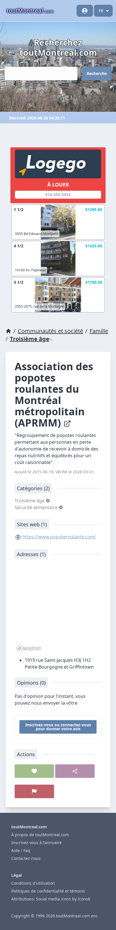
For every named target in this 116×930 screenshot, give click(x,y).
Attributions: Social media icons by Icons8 (50, 899)
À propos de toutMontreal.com (40, 834)
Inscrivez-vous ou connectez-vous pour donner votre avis (58, 726)
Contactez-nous (26, 858)
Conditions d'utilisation (33, 883)
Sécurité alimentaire (37, 507)
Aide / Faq (20, 850)
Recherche (97, 73)
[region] (58, 608)
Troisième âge (29, 339)
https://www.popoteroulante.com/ (59, 537)
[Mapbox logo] (28, 648)
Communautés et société (50, 331)
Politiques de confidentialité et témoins (48, 891)
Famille (99, 331)
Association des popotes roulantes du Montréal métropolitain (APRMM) (54, 394)
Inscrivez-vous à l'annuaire (36, 842)
